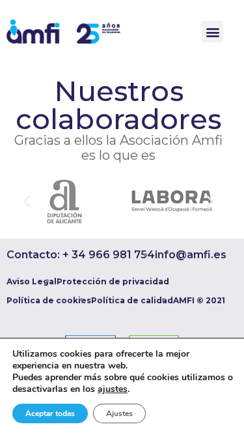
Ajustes (119, 413)
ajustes (113, 389)
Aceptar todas (50, 413)
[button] (212, 31)
